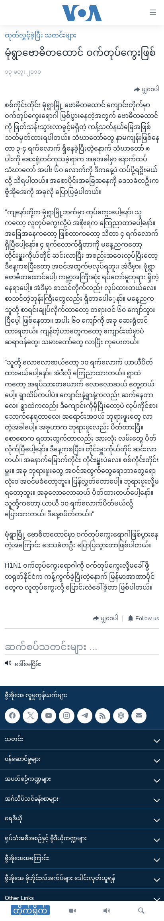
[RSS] (102, 715)
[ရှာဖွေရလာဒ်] (141, 911)
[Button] (146, 89)
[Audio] (107, 911)
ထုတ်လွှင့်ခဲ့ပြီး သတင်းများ (40, 35)
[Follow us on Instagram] (66, 715)
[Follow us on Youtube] (48, 715)
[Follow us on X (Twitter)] (30, 715)
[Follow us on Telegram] (84, 715)
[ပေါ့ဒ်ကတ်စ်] (120, 715)
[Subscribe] (138, 715)
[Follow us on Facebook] (12, 715)
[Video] (72, 911)
